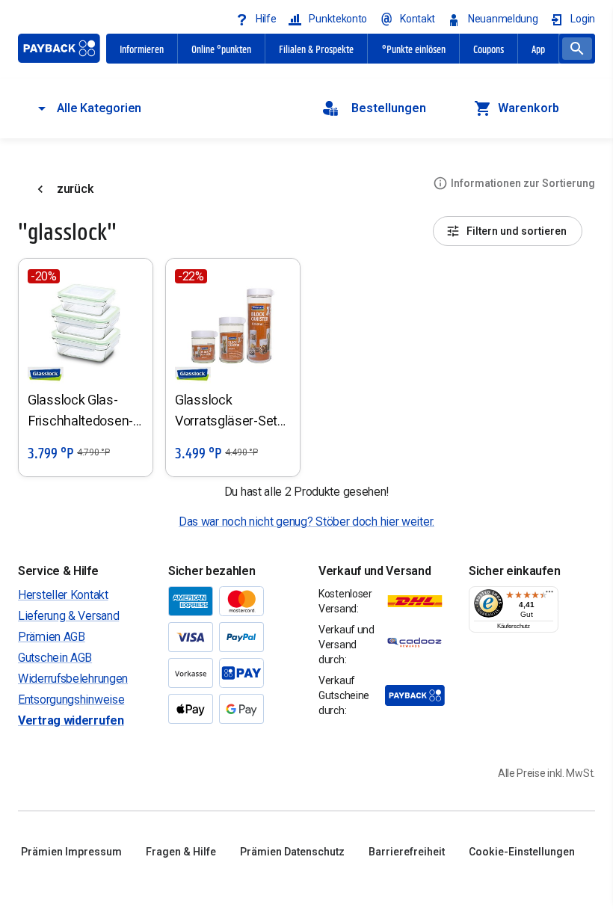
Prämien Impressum (71, 852)
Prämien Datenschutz (292, 852)
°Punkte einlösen (414, 49)
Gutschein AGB (55, 658)
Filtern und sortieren (516, 231)
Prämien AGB (51, 637)
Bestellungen (388, 108)
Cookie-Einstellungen (522, 852)
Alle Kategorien (99, 108)
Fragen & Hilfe (181, 852)
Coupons (488, 49)
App (538, 49)
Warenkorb (528, 108)
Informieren (142, 49)
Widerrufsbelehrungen (73, 678)
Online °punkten (221, 49)
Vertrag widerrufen (71, 720)
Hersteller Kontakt (63, 595)
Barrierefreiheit (407, 852)
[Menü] (549, 595)
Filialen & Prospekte (316, 49)
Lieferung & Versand (68, 616)
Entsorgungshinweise (71, 699)
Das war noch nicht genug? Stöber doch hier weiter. (306, 521)
